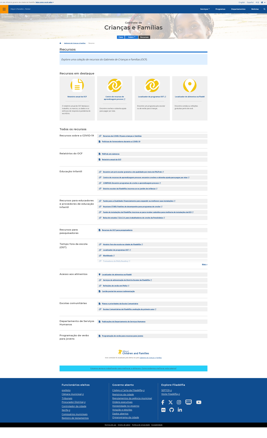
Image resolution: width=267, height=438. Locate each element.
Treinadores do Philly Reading (115, 261)
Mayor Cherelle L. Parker (20, 9)
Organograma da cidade (125, 417)
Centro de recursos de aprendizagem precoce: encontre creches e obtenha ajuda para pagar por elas (145, 177)
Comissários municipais (75, 414)
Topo (259, 415)
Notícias (255, 9)
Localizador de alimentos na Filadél (117, 274)
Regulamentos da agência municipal (132, 398)
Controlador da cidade (74, 406)
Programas (220, 9)
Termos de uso (110, 425)
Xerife (65, 410)
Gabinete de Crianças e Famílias (75, 43)
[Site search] (264, 9)
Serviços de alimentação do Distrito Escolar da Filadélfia (126, 280)
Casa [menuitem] (121, 37)
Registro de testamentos (75, 418)
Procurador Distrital (72, 402)
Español (250, 2)
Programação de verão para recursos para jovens (122, 336)
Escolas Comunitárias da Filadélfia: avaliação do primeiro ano (128, 309)
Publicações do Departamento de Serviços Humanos (123, 321)
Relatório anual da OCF (111, 159)
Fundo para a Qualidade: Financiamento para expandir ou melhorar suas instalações (138, 201)
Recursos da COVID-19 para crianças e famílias (122, 136)
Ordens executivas (122, 402)
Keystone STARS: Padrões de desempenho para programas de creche (131, 206)
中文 (257, 2)
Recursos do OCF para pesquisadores (117, 230)
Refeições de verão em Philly (115, 286)
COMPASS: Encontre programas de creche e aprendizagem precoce (131, 183)
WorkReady (108, 255)
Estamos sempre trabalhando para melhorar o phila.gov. (133, 368)
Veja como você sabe (44, 2)
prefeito (66, 390)
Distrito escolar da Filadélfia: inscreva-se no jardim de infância (129, 188)
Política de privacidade (141, 425)
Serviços (204, 9)
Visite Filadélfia (169, 394)
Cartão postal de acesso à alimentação (118, 291)
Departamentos (238, 9)
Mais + (204, 264)
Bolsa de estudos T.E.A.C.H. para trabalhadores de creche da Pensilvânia (133, 218)
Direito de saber (124, 425)
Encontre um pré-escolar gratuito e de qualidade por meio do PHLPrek (132, 172)
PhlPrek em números (110, 154)
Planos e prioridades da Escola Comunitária (120, 303)
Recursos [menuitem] (144, 37)
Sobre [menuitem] (131, 37)
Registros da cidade (123, 394)
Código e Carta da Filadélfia (127, 390)
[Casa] (60, 43)
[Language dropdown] (263, 2)
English (242, 2)
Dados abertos (120, 413)
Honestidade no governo (125, 405)
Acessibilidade (156, 425)
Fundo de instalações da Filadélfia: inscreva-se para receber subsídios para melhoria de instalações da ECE (147, 212)
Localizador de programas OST (116, 250)
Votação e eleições (122, 409)
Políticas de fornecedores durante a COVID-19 (121, 141)
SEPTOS (165, 390)
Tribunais (67, 398)
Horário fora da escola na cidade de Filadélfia (122, 244)
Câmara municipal (72, 394)
